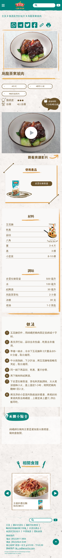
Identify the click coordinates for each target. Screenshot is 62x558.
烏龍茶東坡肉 (35, 16)
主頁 (4, 16)
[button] (55, 493)
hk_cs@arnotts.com (25, 548)
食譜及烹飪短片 (17, 16)
